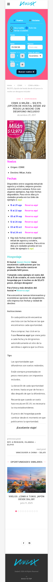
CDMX (19, 85)
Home (9, 85)
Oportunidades (30, 99)
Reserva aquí (31, 205)
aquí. (20, 199)
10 (37, 511)
